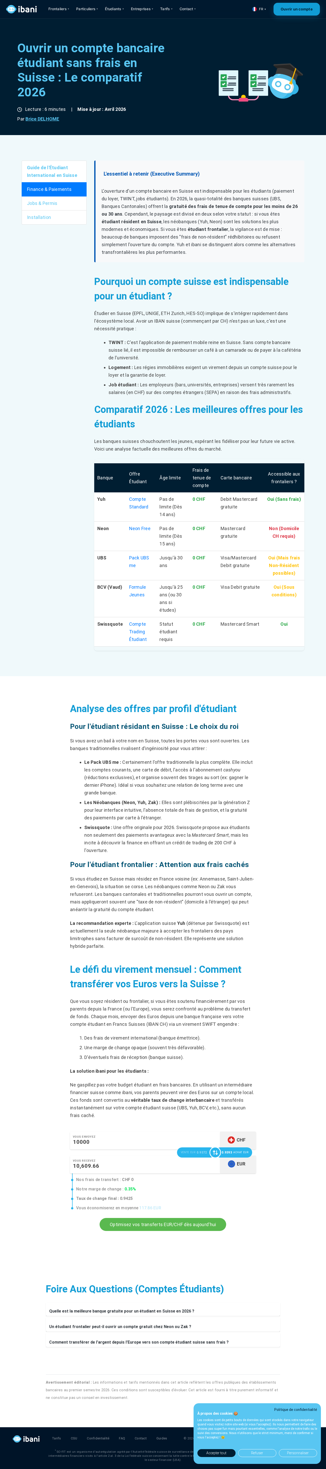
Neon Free (140, 528)
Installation (39, 217)
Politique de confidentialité (295, 1410)
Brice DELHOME (42, 119)
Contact (141, 1438)
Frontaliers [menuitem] (58, 9)
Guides (161, 1438)
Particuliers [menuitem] (87, 9)
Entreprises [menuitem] (142, 9)
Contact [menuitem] (188, 9)
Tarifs (56, 1438)
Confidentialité (98, 1438)
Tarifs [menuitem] (166, 9)
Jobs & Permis (42, 203)
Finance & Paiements (49, 189)
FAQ (122, 1438)
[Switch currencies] (215, 1152)
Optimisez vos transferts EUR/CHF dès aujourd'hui (163, 1224)
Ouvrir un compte (297, 9)
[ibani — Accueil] (21, 9)
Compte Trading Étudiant (138, 631)
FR (262, 9)
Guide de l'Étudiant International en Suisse (52, 171)
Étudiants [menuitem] (114, 9)
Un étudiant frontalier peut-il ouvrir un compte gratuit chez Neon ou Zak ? (120, 1326)
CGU (74, 1438)
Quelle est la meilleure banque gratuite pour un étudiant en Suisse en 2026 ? (121, 1311)
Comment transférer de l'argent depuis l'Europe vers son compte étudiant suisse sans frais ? (139, 1342)
